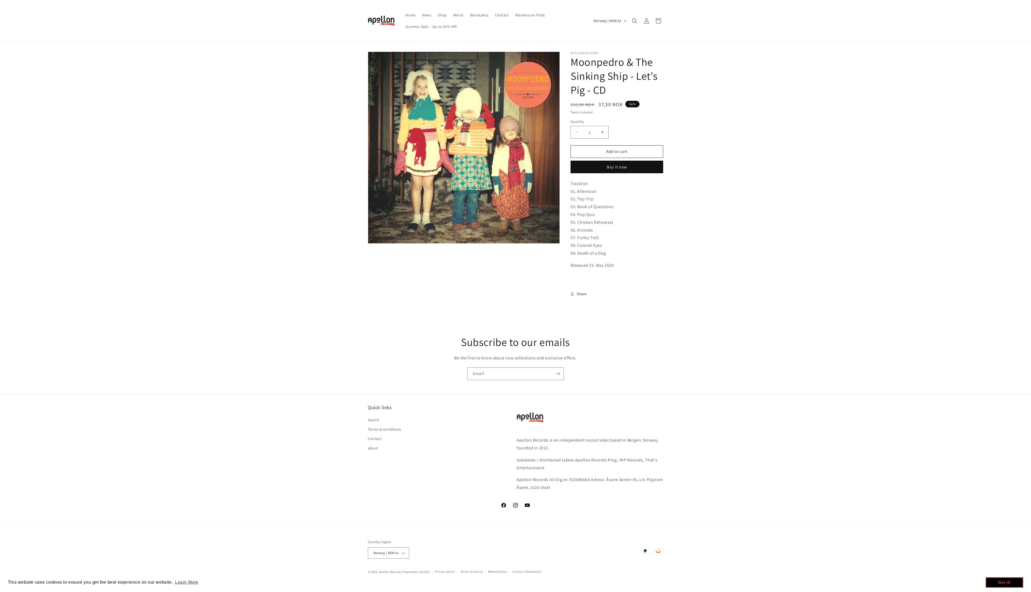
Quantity (577, 121)
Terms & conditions (384, 429)
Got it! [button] (1004, 582)
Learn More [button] (186, 582)
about (373, 447)
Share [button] (582, 293)
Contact (375, 438)
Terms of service (471, 572)
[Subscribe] (558, 373)
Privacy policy (445, 572)
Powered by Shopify (416, 572)
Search (374, 419)
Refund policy (497, 572)
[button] (635, 21)
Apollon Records (390, 572)
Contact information (527, 572)
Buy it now (617, 166)
